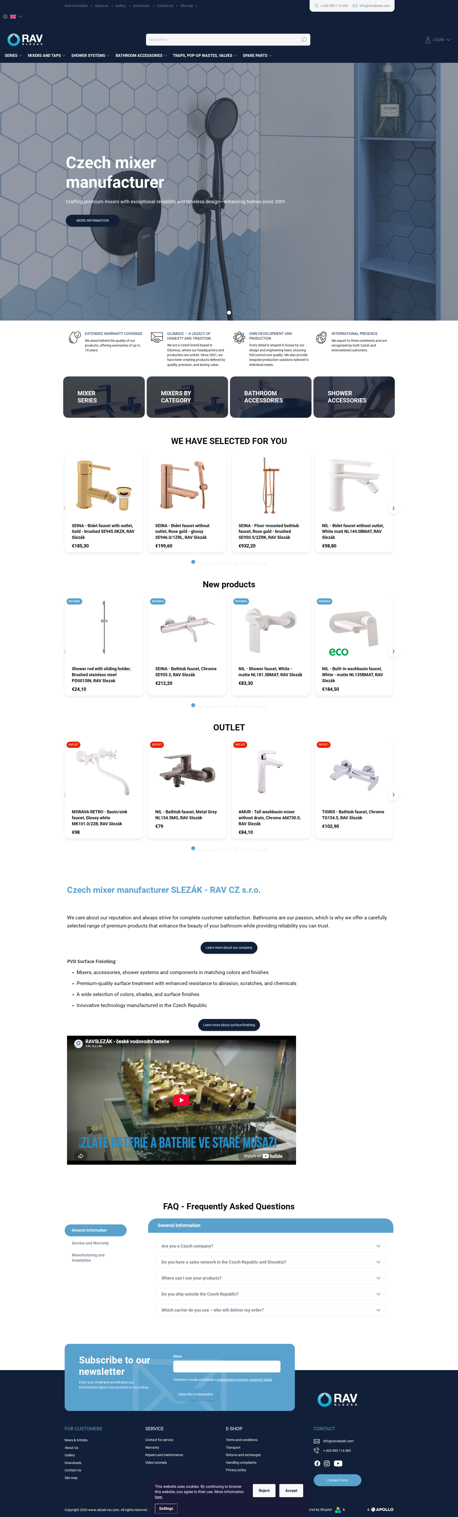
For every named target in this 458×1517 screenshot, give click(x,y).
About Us (101, 6)
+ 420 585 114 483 (337, 1451)
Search (304, 40)
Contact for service (159, 1440)
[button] (193, 562)
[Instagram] (326, 1462)
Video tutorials (156, 1462)
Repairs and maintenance (164, 1455)
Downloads (141, 6)
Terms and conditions (242, 1440)
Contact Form (337, 1480)
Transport (233, 1447)
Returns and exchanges (243, 1455)
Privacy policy (236, 1470)
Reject (264, 1490)
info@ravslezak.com (338, 1441)
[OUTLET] (104, 774)
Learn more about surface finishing (229, 1025)
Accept (291, 1490)
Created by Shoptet (317, 1510)
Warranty (152, 1447)
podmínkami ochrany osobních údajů (244, 1380)
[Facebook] (317, 1462)
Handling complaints (241, 1462)
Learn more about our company (229, 947)
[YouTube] (338, 1462)
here (158, 1497)
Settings (166, 1508)
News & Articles (76, 6)
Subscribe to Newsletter (195, 1394)
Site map (186, 6)
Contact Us (165, 6)
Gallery (120, 6)
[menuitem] (14, 55)
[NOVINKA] (104, 631)
